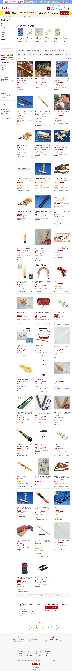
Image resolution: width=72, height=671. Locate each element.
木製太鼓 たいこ (39, 345)
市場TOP (2, 16)
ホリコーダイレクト (59, 223)
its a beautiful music (22, 123)
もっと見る (20, 615)
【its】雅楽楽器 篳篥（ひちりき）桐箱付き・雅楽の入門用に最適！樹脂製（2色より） (43, 147)
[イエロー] (8, 57)
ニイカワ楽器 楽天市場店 (59, 549)
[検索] (48, 8)
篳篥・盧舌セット (58, 281)
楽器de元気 (38, 553)
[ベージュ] (10, 55)
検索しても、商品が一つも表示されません (27, 613)
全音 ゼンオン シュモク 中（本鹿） (61, 540)
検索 (8, 49)
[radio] (1, 25)
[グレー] (4, 55)
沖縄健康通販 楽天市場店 (23, 591)
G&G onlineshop (21, 259)
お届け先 (2, 67)
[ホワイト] (6, 55)
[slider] (1, 44)
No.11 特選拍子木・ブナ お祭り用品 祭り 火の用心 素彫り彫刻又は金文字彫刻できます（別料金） (62, 414)
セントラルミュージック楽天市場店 (43, 323)
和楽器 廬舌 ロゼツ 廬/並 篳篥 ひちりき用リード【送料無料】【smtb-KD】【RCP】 (24, 379)
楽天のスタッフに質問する (51, 607)
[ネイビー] (2, 59)
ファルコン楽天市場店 (40, 355)
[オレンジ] (6, 57)
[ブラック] (2, 55)
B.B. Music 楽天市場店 (22, 355)
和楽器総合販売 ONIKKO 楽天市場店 (43, 125)
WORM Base (38, 89)
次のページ (56, 595)
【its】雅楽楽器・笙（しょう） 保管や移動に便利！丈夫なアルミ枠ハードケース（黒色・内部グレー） (61, 509)
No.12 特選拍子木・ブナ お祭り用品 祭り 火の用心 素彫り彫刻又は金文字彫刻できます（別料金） (43, 248)
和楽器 (14, 16)
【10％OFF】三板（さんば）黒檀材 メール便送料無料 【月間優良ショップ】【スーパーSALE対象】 (25, 579)
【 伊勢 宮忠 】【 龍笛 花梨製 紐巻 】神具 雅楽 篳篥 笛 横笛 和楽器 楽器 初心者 (24, 180)
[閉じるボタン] (69, 51)
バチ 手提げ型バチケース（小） (42, 577)
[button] (67, 5)
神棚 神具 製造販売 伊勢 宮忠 (23, 190)
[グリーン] (10, 57)
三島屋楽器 (38, 291)
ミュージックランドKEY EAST (42, 388)
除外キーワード (4, 113)
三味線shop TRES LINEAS (60, 257)
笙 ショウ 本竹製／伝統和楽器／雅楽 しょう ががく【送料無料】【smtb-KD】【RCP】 (24, 248)
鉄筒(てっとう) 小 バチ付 (40, 444)
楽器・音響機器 (8, 16)
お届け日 (2, 72)
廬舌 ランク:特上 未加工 (59, 444)
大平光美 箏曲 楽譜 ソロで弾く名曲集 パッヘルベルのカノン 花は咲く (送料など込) (43, 478)
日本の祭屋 (38, 260)
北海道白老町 (20, 89)
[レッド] (4, 57)
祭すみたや (57, 357)
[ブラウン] (8, 55)
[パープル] (4, 59)
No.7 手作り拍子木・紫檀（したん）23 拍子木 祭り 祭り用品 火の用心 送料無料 (43, 414)
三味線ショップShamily (22, 550)
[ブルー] (12, 57)
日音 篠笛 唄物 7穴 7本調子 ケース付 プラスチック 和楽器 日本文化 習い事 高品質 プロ (43, 113)
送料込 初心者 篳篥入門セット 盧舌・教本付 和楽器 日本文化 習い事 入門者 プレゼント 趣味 (61, 113)
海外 (5, 65)
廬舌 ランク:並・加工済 (59, 312)
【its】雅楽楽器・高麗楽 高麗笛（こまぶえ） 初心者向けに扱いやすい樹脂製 (25, 414)
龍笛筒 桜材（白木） (21, 476)
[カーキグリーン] (12, 55)
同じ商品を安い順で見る (61, 225)
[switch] (12, 80)
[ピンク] (2, 57)
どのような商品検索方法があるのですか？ (27, 611)
